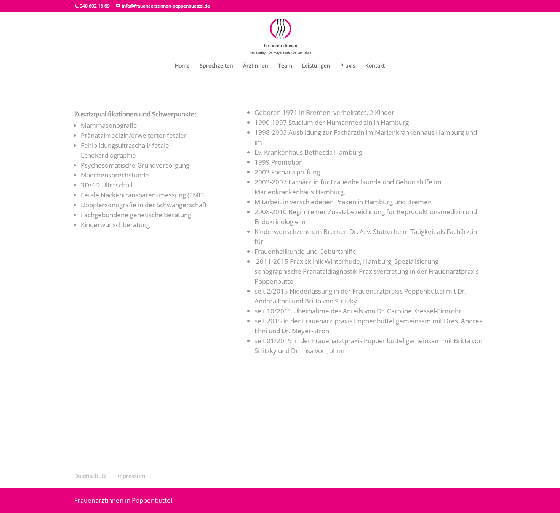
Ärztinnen (255, 66)
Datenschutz (90, 475)
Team (285, 66)
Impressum (130, 475)
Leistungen (316, 66)
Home (182, 66)
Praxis (347, 66)
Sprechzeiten (216, 66)
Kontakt (375, 66)
